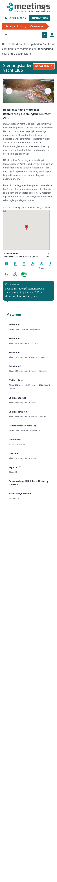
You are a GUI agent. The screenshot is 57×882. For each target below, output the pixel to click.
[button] (5, 35)
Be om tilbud (43, 66)
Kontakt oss (39, 18)
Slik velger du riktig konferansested (24, 26)
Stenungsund (45, 49)
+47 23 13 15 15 (17, 18)
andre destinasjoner (20, 53)
